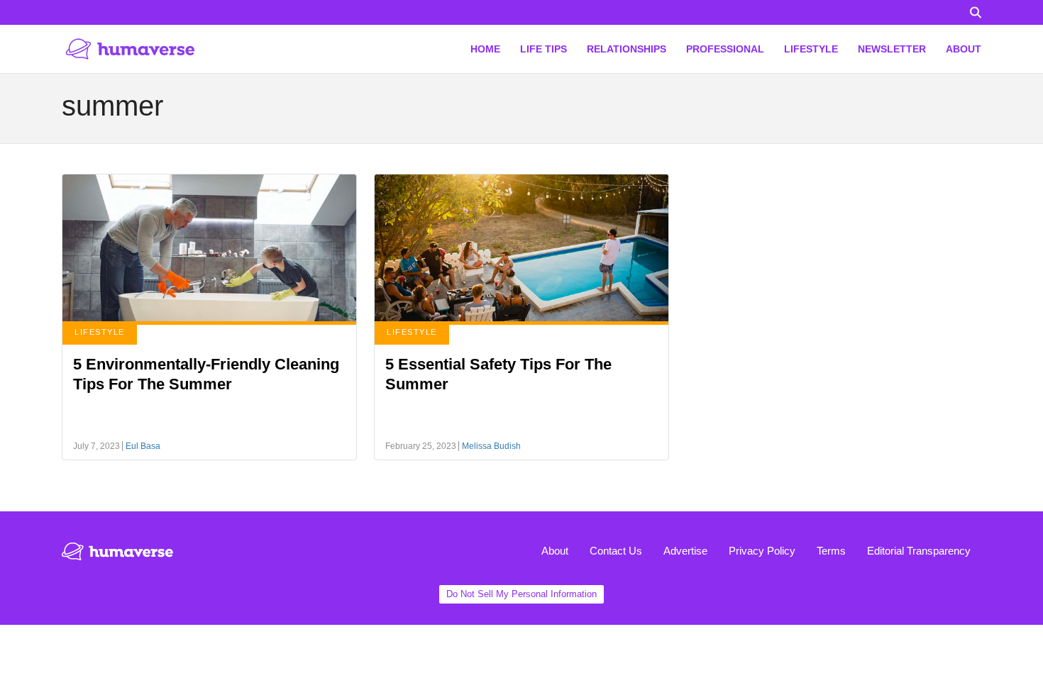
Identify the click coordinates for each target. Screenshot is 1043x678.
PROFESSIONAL (725, 49)
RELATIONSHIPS (626, 49)
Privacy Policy (762, 551)
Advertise (685, 551)
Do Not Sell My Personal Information (521, 594)
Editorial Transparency (919, 551)
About (554, 551)
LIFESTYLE (811, 49)
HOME (485, 49)
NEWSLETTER (892, 49)
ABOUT (963, 49)
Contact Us (616, 551)
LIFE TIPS (543, 49)
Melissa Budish (491, 446)
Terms (831, 551)
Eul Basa (143, 446)
